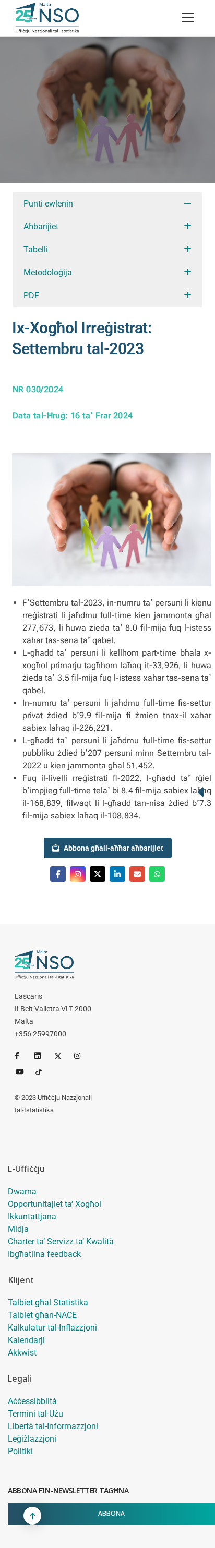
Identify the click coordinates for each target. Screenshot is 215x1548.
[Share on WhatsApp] (157, 874)
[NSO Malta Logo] (47, 18)
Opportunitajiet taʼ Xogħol (54, 1204)
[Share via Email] (137, 874)
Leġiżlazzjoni (32, 1439)
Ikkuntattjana (32, 1217)
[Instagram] (82, 1055)
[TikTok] (43, 1071)
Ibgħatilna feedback (44, 1254)
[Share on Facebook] (58, 874)
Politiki (20, 1451)
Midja (18, 1229)
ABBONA (111, 1513)
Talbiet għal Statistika (48, 1303)
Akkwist (22, 1353)
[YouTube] (23, 1071)
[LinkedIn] (42, 1055)
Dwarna (22, 1191)
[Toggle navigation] (187, 17)
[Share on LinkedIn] (117, 874)
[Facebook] (22, 1055)
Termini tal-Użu (35, 1414)
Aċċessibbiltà (32, 1401)
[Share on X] (97, 874)
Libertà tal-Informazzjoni (53, 1426)
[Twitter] (62, 1055)
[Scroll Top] (32, 1516)
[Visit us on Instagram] (78, 874)
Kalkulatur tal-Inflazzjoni (52, 1328)
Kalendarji (26, 1340)
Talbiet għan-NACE (42, 1315)
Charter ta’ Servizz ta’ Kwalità (61, 1242)
